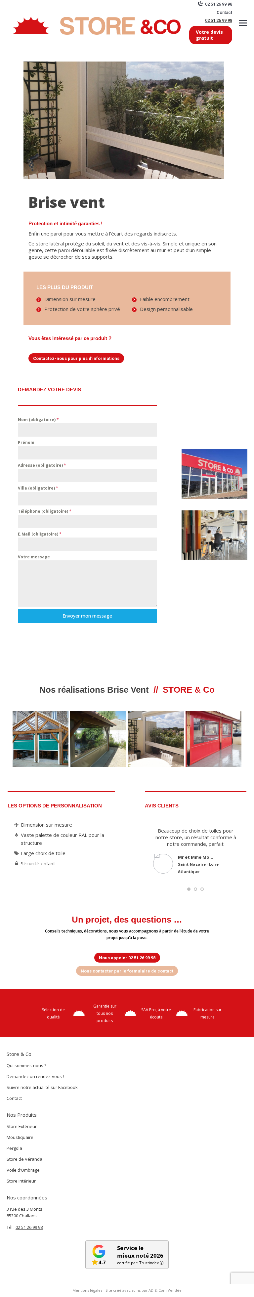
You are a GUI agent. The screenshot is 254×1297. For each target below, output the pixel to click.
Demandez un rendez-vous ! (35, 1076)
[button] (188, 889)
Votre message (34, 557)
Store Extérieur (22, 1126)
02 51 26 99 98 (218, 20)
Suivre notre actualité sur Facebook (42, 1087)
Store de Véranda (24, 1159)
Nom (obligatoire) (38, 419)
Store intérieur (21, 1181)
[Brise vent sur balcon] (156, 739)
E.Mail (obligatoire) (40, 534)
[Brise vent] (98, 739)
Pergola (14, 1148)
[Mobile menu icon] (243, 23)
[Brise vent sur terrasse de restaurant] (213, 739)
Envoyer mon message (87, 616)
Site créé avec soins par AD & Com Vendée (144, 1290)
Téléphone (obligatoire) (44, 511)
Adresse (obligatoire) (42, 465)
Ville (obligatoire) (38, 488)
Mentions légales (87, 1290)
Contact (224, 12)
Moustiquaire (20, 1137)
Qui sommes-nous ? (26, 1065)
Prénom (26, 442)
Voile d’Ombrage (23, 1170)
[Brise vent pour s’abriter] (40, 739)
